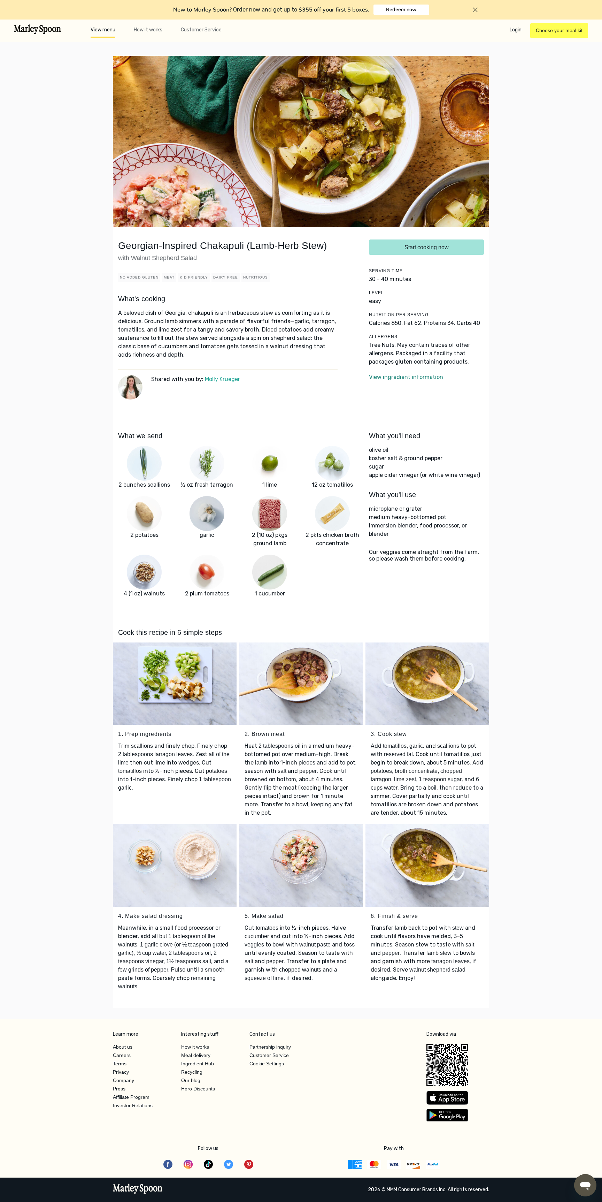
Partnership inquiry (270, 1047)
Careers (122, 1055)
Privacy (121, 1072)
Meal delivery (195, 1055)
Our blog (190, 1080)
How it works (148, 30)
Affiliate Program (131, 1097)
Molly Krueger (222, 379)
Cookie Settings (266, 1063)
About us (122, 1047)
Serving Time (386, 270)
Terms (119, 1063)
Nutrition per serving (399, 314)
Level (376, 292)
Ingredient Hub (197, 1063)
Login (516, 30)
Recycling (191, 1072)
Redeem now (401, 9)
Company (123, 1080)
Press (119, 1088)
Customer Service (201, 30)
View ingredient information (406, 377)
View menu (103, 30)
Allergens (383, 336)
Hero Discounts (198, 1088)
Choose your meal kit (559, 30)
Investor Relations (133, 1105)
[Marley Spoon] (138, 1189)
